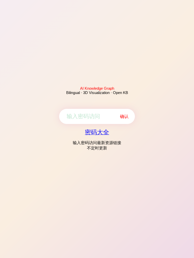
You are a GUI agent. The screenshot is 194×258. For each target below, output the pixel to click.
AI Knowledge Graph (97, 88)
